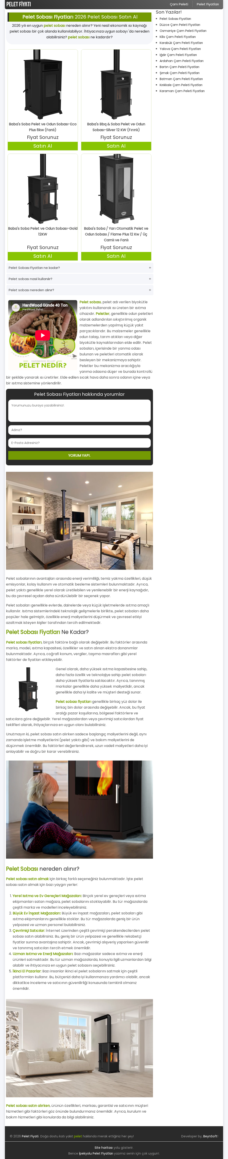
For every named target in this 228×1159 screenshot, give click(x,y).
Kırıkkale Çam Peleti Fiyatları (181, 85)
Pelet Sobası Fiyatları (175, 18)
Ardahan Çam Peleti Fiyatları (182, 61)
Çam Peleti (179, 4)
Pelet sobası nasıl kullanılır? (30, 278)
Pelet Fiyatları (208, 4)
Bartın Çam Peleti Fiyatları (179, 67)
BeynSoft (210, 1136)
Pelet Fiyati (30, 1136)
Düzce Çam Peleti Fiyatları (180, 25)
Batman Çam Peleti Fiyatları (181, 79)
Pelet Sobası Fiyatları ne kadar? (34, 267)
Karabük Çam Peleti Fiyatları (181, 43)
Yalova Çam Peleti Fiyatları (180, 49)
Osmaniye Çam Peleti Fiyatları (183, 31)
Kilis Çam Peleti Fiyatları (178, 37)
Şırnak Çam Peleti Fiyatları (180, 73)
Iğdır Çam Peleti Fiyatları (178, 55)
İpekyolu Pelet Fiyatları (96, 1153)
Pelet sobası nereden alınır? (31, 290)
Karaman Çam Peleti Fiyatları (182, 91)
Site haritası (104, 1147)
